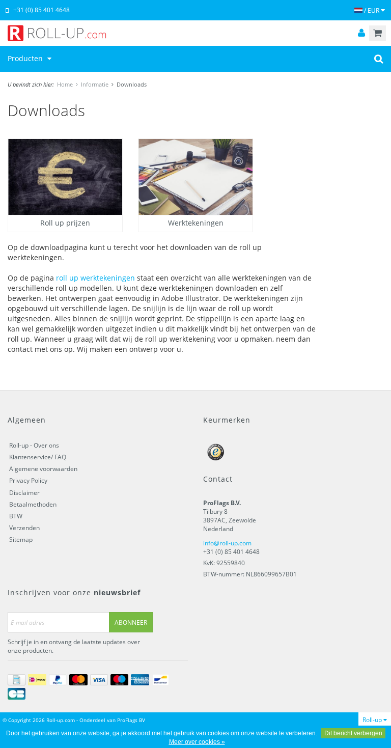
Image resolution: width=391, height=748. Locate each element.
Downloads (132, 84)
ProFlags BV (131, 720)
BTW (15, 516)
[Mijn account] (361, 33)
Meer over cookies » (197, 741)
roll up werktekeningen (95, 278)
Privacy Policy (28, 480)
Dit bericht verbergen (353, 733)
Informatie (94, 84)
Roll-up (372, 719)
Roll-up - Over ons (34, 445)
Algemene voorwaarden (43, 468)
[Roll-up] (195, 33)
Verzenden (24, 527)
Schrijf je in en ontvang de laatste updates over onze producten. (74, 646)
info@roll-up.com (227, 543)
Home (65, 84)
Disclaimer (24, 492)
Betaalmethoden (33, 504)
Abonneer (131, 622)
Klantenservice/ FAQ (37, 457)
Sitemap (21, 539)
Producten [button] (26, 58)
